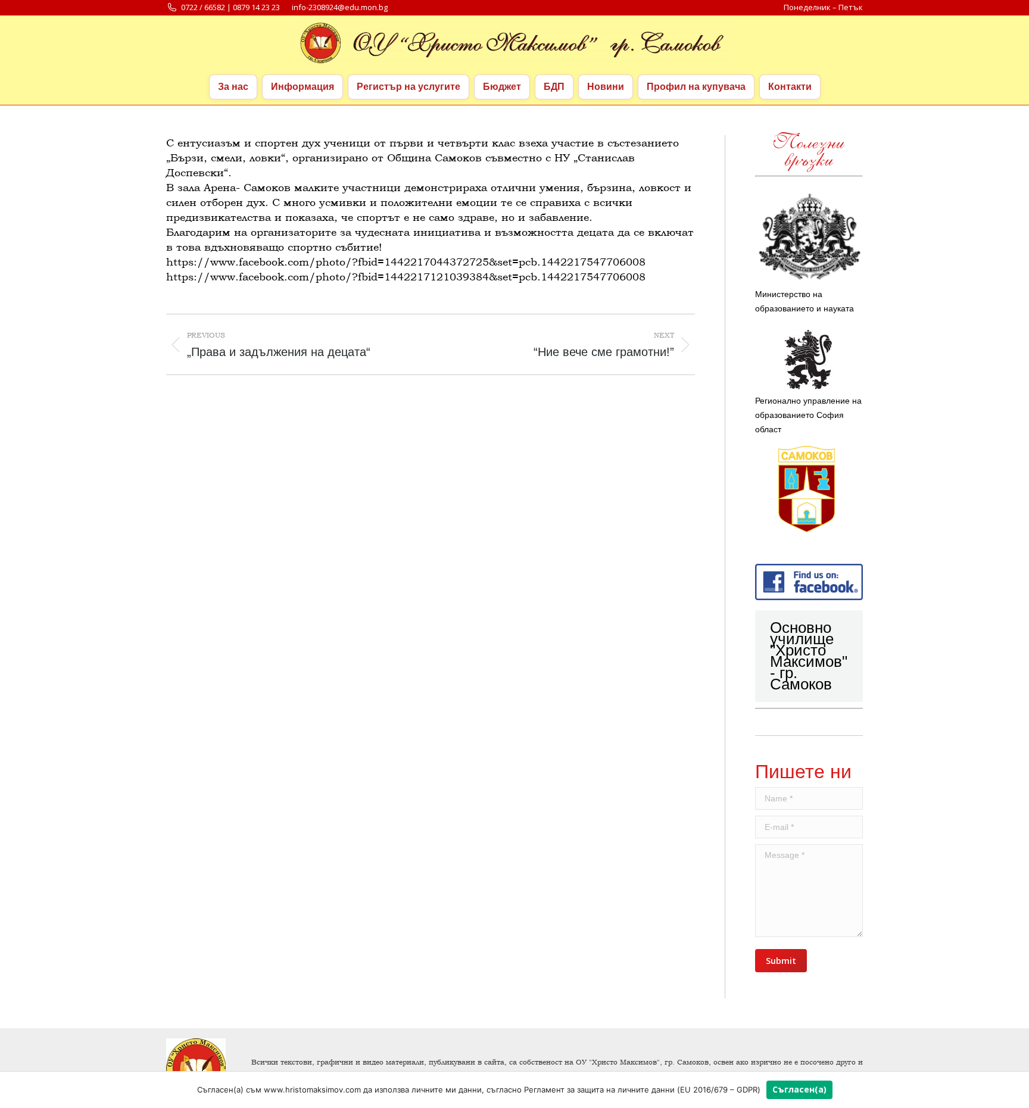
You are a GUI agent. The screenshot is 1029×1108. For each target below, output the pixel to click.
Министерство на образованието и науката (804, 301)
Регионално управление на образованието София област (808, 415)
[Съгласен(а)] (1014, 1089)
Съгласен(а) (799, 1089)
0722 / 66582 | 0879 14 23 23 (230, 7)
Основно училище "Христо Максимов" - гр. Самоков (808, 656)
